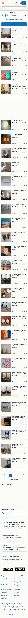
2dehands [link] (4, 595)
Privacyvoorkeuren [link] (19, 585)
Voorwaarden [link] (5, 582)
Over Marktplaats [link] (6, 589)
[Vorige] (6, 475)
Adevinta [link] (16, 592)
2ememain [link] (17, 595)
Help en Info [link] (17, 579)
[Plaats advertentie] (23, 3)
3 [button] (17, 475)
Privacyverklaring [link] (18, 582)
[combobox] (12, 7)
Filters (15, 24)
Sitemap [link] (3, 598)
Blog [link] (2, 576)
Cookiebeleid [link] (4, 585)
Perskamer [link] (4, 592)
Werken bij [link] (17, 589)
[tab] (3, 15)
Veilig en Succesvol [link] (6, 579)
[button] (16, 3)
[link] (3, 3)
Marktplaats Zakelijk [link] (19, 576)
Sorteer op (12, 12)
